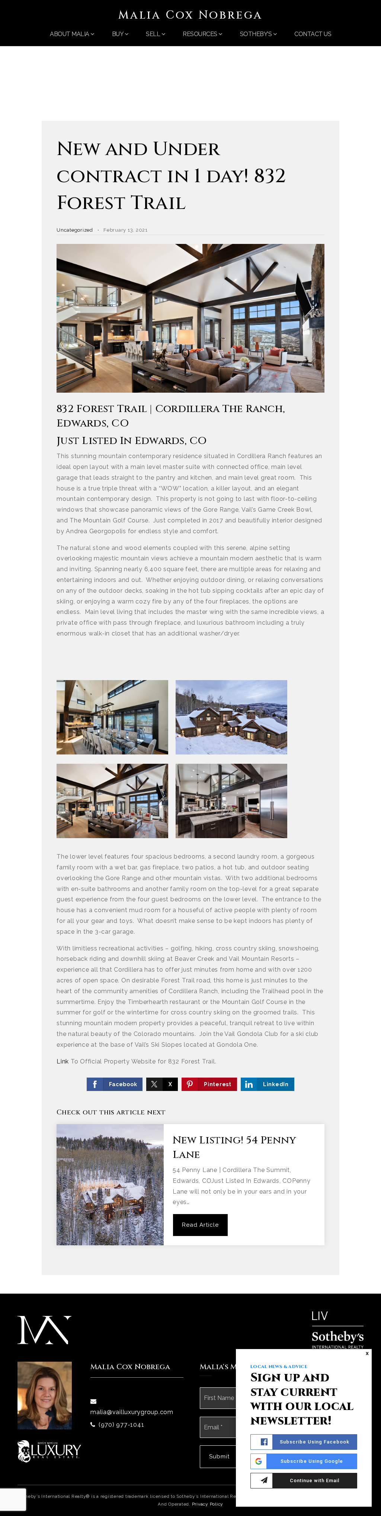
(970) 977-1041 (121, 1424)
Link (63, 1061)
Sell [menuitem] (153, 34)
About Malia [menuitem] (70, 34)
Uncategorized (75, 230)
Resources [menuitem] (200, 34)
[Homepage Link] (44, 1329)
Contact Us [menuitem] (312, 34)
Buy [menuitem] (118, 34)
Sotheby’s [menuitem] (256, 34)
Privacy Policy (208, 1504)
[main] (190, 670)
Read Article (200, 1225)
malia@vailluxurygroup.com (131, 1412)
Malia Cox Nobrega (190, 15)
